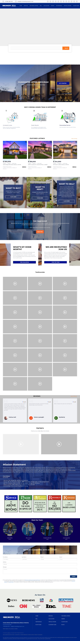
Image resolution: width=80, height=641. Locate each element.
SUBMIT (73, 576)
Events (52, 5)
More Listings (74, 138)
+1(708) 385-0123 (6, 626)
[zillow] (56, 1)
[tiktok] (66, 1)
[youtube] (63, 1)
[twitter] (53, 1)
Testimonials (40, 272)
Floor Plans (76, 5)
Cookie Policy (17, 634)
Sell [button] (41, 5)
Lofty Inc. (9, 632)
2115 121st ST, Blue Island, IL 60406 (61, 164)
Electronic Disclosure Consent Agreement (32, 579)
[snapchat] (69, 1)
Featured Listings (34, 5)
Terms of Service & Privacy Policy (8, 634)
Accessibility (40, 634)
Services (26, 5)
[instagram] (61, 1)
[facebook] (48, 1)
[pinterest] (71, 1)
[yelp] (58, 1)
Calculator (46, 5)
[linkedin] (50, 1)
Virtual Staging (67, 5)
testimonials (59, 5)
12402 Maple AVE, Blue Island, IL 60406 (12, 164)
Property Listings (31, 634)
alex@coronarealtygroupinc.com (17, 626)
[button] (65, 48)
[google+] (74, 1)
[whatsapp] (77, 1)
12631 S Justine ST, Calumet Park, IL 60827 (37, 164)
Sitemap (35, 634)
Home (21, 5)
